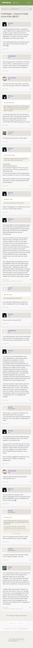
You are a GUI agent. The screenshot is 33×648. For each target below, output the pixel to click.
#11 (30, 343)
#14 (30, 463)
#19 (30, 607)
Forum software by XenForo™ (16, 639)
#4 (30, 125)
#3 (30, 89)
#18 (30, 560)
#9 (30, 307)
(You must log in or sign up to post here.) (16, 615)
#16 (30, 503)
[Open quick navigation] (30, 9)
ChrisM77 (11, 132)
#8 (30, 279)
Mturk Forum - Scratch (16, 623)
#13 (30, 423)
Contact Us (7, 628)
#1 (30, 49)
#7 (30, 212)
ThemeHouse (21, 640)
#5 (30, 141)
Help (14, 628)
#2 (30, 70)
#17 (30, 542)
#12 (30, 400)
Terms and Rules (22, 628)
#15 (30, 482)
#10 (30, 323)
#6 (30, 185)
